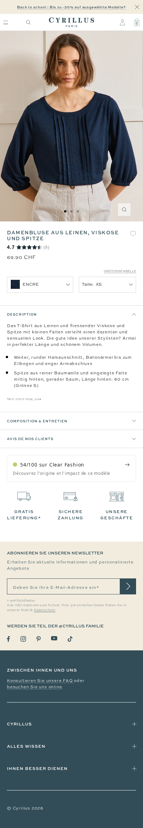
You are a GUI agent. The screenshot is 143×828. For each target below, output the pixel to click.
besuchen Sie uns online (34, 687)
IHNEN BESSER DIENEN (37, 768)
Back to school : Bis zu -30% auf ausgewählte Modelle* (71, 7)
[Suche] (28, 22)
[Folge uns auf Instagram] (23, 639)
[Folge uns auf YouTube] (54, 638)
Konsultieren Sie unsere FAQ (40, 680)
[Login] (122, 22)
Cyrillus (19, 724)
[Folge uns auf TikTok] (70, 639)
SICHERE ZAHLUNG (71, 515)
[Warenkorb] (137, 22)
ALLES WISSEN (26, 746)
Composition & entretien (37, 421)
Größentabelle (120, 271)
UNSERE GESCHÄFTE (116, 515)
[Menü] (5, 22)
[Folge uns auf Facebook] (8, 639)
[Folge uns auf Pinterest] (38, 639)
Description (22, 314)
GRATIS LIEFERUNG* (24, 515)
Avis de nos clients (30, 438)
